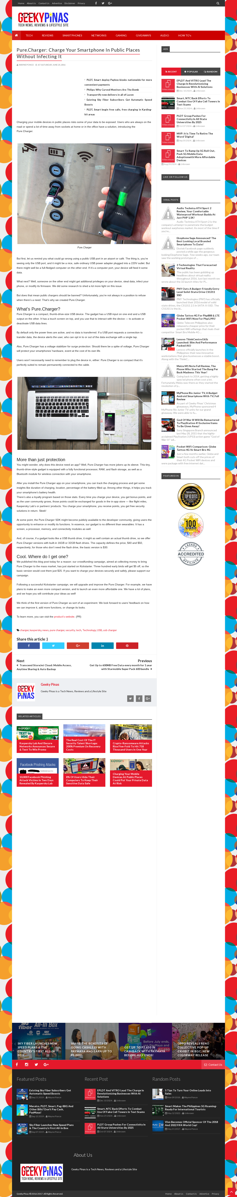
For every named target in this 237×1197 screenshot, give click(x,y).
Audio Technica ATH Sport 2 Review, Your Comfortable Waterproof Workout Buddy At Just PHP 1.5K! (196, 213)
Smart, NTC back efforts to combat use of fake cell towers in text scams (198, 101)
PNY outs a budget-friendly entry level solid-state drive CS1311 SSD (198, 292)
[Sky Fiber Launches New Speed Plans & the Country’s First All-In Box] (38, 1058)
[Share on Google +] (78, 645)
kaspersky (35, 630)
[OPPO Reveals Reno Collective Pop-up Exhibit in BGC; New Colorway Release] (198, 1058)
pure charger (57, 630)
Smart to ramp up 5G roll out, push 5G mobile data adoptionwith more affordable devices (196, 155)
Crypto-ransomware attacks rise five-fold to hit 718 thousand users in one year (131, 746)
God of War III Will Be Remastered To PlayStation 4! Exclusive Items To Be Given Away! (198, 423)
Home (21, 3)
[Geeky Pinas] (43, 18)
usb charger (110, 630)
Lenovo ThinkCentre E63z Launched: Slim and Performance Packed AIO (197, 342)
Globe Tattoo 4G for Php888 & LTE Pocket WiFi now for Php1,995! (198, 317)
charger (24, 630)
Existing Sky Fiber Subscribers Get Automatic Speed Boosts (50, 1092)
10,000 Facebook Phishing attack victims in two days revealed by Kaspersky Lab (36, 780)
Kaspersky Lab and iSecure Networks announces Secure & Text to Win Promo (37, 746)
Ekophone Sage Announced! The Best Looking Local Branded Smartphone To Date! (196, 241)
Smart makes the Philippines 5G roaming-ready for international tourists (191, 1108)
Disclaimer (69, 3)
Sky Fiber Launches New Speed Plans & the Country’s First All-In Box (51, 1126)
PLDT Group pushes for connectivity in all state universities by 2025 (192, 119)
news (45, 630)
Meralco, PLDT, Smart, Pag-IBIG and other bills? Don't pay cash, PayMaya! (51, 1109)
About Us (31, 3)
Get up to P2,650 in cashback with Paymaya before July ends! (144, 1051)
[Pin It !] (127, 645)
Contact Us (44, 3)
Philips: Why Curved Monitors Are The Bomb (113, 89)
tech (78, 630)
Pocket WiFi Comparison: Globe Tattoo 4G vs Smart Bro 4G (196, 448)
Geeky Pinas (23, 1193)
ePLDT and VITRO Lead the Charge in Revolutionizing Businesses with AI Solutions (195, 83)
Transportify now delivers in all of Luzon (110, 94)
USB (99, 630)
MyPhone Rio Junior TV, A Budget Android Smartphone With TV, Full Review (198, 396)
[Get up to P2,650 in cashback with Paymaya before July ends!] (145, 1058)
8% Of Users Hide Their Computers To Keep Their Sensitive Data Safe (82, 780)
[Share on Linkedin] (102, 645)
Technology (89, 630)
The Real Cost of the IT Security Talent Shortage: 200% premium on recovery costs (83, 744)
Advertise (57, 3)
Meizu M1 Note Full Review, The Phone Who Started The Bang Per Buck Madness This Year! (197, 369)
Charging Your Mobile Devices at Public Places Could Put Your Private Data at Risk (130, 778)
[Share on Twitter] (53, 645)
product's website (64, 616)
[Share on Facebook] (29, 645)
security (70, 630)
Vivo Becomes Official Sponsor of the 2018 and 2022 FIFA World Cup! (191, 1123)
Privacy (81, 3)
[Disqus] (84, 850)
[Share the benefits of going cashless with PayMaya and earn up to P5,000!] (92, 1058)
